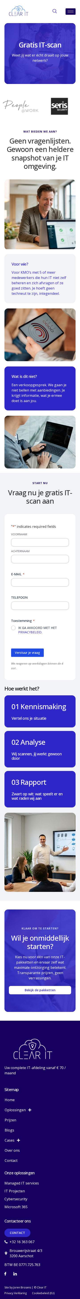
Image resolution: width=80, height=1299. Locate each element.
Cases (9, 1140)
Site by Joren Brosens (17, 1287)
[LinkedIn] (15, 1274)
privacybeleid (30, 632)
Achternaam (20, 551)
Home (10, 1099)
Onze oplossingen (19, 1172)
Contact (11, 1160)
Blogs (9, 1130)
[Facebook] (5, 1274)
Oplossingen (15, 1110)
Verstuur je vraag (27, 652)
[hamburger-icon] (71, 11)
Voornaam (19, 534)
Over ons (12, 1150)
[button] (54, 11)
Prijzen (10, 1120)
